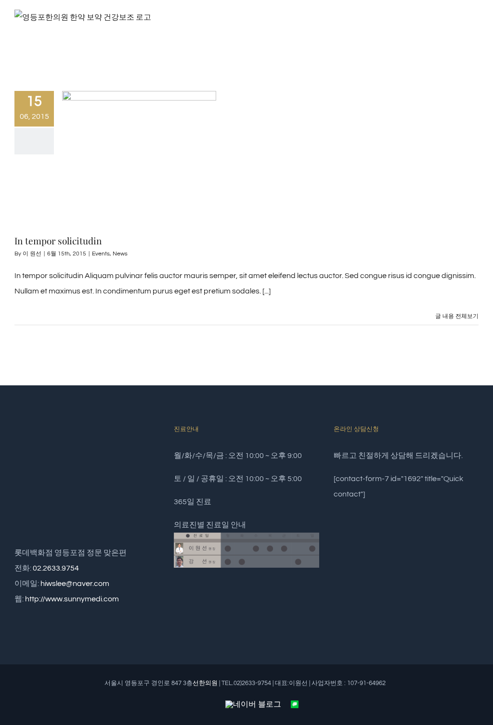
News (120, 254)
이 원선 (32, 254)
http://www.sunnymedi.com (72, 599)
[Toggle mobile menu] (475, 30)
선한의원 (205, 683)
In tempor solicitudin (58, 240)
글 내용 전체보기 (457, 316)
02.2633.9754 (56, 568)
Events (101, 254)
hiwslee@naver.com (74, 583)
